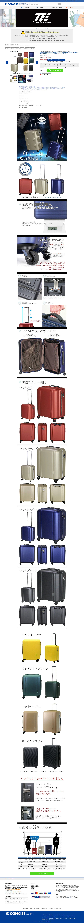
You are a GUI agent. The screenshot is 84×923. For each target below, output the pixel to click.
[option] (42, 18)
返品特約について (45, 908)
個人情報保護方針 (37, 908)
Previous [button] (7, 62)
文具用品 (27, 7)
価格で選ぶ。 (27, 48)
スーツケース (22, 47)
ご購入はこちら (42, 873)
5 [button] (43, 28)
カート (71, 7)
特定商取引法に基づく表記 (28, 908)
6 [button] (45, 28)
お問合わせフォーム (57, 908)
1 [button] (36, 28)
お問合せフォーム (70, 897)
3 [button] (40, 28)
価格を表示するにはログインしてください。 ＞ (56, 59)
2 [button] (38, 28)
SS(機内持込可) (32, 47)
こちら (61, 891)
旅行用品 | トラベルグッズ (15, 44)
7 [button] (47, 28)
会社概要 (51, 908)
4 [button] (42, 28)
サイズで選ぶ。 (27, 47)
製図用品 (42, 7)
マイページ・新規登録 (57, 7)
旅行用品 (12, 7)
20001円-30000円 (32, 48)
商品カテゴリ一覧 (8, 44)
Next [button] (37, 62)
